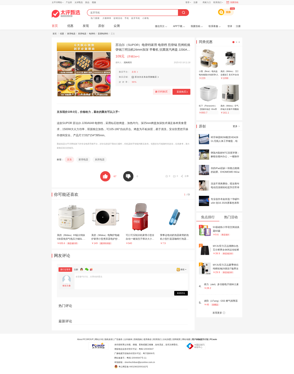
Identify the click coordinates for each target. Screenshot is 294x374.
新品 (87, 2)
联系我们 (157, 339)
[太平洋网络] (98, 344)
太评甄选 (79, 2)
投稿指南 (138, 339)
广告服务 (118, 339)
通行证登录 (65, 269)
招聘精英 (177, 339)
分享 (187, 176)
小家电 (145, 18)
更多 (236, 126)
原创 (101, 26)
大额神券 (106, 18)
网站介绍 (99, 339)
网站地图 (186, 339)
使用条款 (147, 339)
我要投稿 (234, 2)
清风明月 (128, 62)
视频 (94, 2)
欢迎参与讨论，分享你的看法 (89, 276)
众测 (117, 26)
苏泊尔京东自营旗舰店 (146, 77)
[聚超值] (66, 14)
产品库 (69, 2)
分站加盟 (167, 339)
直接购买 (181, 91)
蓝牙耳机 (135, 18)
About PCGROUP (85, 339)
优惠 (70, 26)
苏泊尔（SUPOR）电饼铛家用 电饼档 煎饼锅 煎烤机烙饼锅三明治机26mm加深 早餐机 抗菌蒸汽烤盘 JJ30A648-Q (153, 47)
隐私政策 (109, 339)
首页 (55, 26)
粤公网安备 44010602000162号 (133, 367)
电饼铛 (92, 33)
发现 (86, 26)
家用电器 (71, 33)
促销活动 (117, 18)
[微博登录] (92, 269)
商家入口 (207, 2)
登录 (187, 2)
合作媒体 (128, 339)
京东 (134, 72)
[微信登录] (87, 269)
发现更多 (217, 312)
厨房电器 (82, 33)
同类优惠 (206, 42)
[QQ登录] (82, 269)
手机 (127, 18)
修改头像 (66, 285)
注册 (195, 2)
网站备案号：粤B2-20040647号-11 (130, 358)
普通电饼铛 (103, 33)
